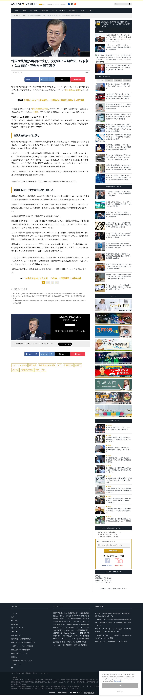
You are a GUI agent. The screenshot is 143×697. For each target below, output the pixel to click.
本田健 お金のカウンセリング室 (21, 661)
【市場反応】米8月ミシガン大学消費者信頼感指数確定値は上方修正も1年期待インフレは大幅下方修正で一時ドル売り (113, 622)
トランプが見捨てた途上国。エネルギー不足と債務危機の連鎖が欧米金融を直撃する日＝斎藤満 (118, 235)
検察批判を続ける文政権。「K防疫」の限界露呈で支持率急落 (53, 278)
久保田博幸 (58, 616)
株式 (24, 10)
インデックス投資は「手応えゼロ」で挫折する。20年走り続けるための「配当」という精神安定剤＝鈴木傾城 (118, 178)
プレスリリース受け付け (103, 582)
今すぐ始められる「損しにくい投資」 (54, 4)
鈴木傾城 (75, 616)
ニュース (16, 10)
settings (120, 692)
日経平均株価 (57, 613)
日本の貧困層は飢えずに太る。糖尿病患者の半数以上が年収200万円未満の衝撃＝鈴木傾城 (118, 106)
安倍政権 (84, 645)
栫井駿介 (86, 636)
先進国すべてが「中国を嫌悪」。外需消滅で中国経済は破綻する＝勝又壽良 (54, 100)
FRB (81, 633)
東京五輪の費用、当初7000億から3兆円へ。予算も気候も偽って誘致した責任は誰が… (119, 480)
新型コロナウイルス (65, 621)
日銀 (63, 645)
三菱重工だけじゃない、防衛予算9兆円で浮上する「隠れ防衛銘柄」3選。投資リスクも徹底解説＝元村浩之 (118, 225)
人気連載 (72, 10)
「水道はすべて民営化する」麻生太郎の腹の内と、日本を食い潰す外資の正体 (118, 511)
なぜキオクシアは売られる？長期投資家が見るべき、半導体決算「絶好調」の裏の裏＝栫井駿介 (118, 137)
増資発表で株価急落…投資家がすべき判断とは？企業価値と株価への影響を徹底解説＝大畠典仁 (118, 256)
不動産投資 (44, 10)
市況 (82, 10)
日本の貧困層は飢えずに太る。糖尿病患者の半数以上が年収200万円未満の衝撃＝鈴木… (119, 490)
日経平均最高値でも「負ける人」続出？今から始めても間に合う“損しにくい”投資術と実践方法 (118, 37)
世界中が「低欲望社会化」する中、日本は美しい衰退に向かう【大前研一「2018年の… (118, 500)
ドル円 (77, 630)
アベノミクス (63, 627)
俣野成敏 (61, 619)
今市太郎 (82, 624)
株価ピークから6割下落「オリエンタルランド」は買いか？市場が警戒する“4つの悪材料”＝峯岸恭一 (118, 266)
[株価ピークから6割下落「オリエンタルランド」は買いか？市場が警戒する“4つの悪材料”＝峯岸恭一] (100, 267)
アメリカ (75, 621)
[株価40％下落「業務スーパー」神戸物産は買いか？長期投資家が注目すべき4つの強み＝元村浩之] (100, 205)
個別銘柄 (78, 619)
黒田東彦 (69, 645)
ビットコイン (67, 616)
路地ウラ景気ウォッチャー (20, 653)
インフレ (67, 619)
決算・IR (91, 10)
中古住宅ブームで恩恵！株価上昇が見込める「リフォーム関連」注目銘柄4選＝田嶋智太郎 (118, 194)
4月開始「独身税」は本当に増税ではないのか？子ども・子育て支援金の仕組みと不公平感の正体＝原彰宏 (118, 277)
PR (12, 668)
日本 (56, 627)
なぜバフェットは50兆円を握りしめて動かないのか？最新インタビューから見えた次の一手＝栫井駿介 (118, 68)
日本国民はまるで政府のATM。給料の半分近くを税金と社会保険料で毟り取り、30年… (118, 470)
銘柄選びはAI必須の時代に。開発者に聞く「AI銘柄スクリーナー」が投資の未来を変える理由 (115, 24)
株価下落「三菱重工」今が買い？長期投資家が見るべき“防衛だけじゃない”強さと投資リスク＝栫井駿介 (118, 117)
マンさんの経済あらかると (69, 624)
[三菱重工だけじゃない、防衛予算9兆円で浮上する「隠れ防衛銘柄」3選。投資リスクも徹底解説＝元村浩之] (100, 226)
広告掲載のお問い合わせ (103, 578)
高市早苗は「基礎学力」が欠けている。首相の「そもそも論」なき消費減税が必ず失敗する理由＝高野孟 (118, 147)
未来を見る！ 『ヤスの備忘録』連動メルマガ (68, 636)
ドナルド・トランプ (66, 639)
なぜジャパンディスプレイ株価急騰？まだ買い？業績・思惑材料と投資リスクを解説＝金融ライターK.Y (118, 287)
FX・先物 (33, 10)
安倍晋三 (86, 633)
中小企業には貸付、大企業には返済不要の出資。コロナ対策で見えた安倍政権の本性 (118, 460)
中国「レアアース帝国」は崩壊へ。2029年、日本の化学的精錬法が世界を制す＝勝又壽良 (118, 47)
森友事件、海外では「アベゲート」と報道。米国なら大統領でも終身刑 (118, 428)
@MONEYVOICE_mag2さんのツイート (114, 588)
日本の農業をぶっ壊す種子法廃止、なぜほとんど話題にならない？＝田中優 (118, 520)
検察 (37, 370)
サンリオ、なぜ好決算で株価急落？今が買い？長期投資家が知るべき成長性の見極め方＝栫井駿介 (47, 293)
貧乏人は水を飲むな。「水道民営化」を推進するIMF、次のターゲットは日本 (118, 86)
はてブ (44, 79)
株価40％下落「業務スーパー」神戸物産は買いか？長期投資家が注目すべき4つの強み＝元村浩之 (118, 204)
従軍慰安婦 (68, 365)
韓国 (43, 370)
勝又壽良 (32, 365)
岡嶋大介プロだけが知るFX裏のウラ (23, 642)
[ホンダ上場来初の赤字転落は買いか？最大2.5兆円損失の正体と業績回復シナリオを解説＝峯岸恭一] (100, 246)
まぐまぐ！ (46, 673)
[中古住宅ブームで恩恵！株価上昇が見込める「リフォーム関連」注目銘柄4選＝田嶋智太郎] (100, 194)
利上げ (76, 639)
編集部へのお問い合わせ (103, 580)
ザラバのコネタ (16, 664)
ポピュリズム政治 (19, 365)
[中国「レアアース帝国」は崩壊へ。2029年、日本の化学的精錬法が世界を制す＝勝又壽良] (100, 215)
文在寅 (15, 370)
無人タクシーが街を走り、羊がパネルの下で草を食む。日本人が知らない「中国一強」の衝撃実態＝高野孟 (118, 157)
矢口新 (85, 616)
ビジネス (126, 80)
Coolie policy (118, 681)
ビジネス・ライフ (58, 10)
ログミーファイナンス (69, 642)
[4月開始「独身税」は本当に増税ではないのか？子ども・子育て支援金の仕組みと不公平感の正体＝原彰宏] (100, 277)
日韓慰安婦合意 (26, 370)
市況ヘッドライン (17, 635)
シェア (29, 79)
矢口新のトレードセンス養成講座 (22, 646)
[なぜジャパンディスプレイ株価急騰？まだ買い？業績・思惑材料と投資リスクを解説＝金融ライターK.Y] (100, 288)
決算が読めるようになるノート (70, 633)
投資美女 (14, 657)
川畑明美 (56, 633)
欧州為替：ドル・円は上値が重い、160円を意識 (111, 641)
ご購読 (35, 112)
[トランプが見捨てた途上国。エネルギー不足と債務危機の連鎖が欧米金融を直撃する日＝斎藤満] (100, 236)
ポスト (63, 80)
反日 (59, 365)
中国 (73, 645)
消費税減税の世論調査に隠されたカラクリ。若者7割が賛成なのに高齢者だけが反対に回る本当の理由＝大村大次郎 (119, 167)
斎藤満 (81, 630)
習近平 (86, 630)
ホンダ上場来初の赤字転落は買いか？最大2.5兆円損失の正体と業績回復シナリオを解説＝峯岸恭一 (118, 245)
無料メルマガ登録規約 (103, 541)
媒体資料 (98, 576)
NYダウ (77, 645)
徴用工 (78, 365)
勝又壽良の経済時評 (73, 90)
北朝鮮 (73, 619)
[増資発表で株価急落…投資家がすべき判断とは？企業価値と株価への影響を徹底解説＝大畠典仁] (100, 257)
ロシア (80, 616)
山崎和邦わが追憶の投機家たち (21, 639)
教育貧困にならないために (65, 630)
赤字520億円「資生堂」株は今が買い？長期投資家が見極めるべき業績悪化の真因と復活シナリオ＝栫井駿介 (118, 96)
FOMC (80, 642)
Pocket (78, 79)
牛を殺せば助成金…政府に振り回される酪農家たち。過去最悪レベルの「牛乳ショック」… (118, 439)
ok (120, 686)
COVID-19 (56, 639)
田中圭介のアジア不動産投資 (20, 650)
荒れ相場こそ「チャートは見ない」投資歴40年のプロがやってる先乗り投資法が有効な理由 (118, 57)
